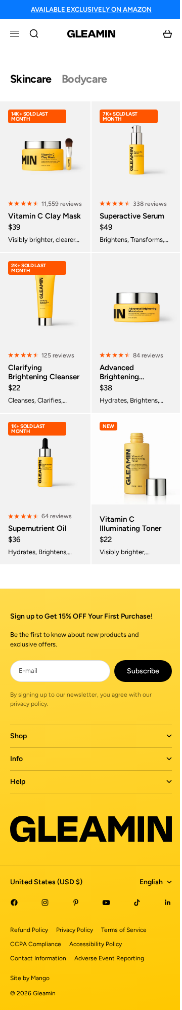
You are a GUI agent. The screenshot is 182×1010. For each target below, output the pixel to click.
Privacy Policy (74, 954)
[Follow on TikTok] (131, 927)
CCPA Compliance (35, 968)
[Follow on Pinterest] (73, 927)
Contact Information (38, 983)
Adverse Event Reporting (109, 983)
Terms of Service (124, 954)
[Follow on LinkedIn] (160, 927)
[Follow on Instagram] (43, 927)
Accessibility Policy (95, 968)
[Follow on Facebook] (14, 927)
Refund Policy (29, 954)
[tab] (31, 79)
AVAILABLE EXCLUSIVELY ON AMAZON (91, 9)
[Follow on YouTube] (102, 927)
